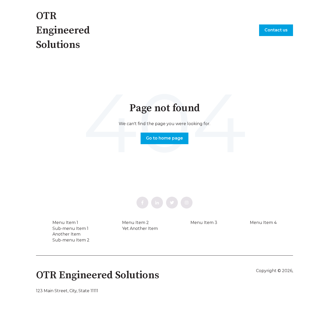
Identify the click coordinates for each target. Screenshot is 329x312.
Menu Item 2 (135, 222)
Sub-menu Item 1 (70, 228)
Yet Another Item (140, 228)
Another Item (66, 234)
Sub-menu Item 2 (70, 240)
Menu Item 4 (263, 222)
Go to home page (164, 138)
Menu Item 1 (65, 222)
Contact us (276, 30)
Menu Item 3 (203, 222)
